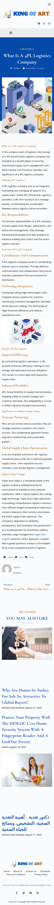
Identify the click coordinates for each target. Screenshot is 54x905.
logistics (14, 266)
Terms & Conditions (16, 874)
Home (7, 871)
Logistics (27, 49)
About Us (17, 871)
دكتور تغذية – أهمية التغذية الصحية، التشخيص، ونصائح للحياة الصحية (26, 823)
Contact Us (31, 871)
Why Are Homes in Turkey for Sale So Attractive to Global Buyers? (25, 696)
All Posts (17, 572)
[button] (49, 4)
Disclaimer (45, 871)
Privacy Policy (41, 874)
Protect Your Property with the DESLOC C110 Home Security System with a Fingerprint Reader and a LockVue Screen (26, 729)
